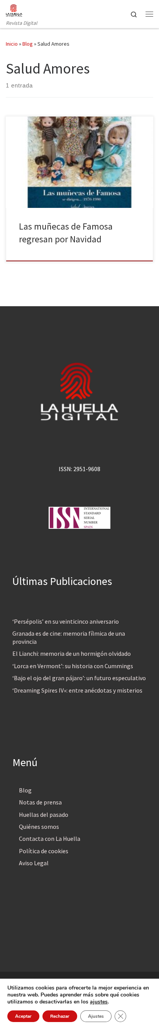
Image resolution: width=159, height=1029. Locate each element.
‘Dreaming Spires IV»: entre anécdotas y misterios (77, 690)
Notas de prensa (40, 802)
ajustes (99, 1001)
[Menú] (149, 14)
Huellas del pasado (43, 814)
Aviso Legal (34, 863)
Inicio (12, 43)
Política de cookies (43, 851)
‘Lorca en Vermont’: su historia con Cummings (72, 666)
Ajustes (96, 1016)
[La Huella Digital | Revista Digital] (14, 9)
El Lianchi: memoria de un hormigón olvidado (71, 653)
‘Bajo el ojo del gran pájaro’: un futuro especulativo (79, 678)
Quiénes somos (39, 826)
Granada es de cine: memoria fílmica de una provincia (68, 637)
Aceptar (23, 1016)
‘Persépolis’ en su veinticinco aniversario (65, 621)
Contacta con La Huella (49, 838)
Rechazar (59, 1016)
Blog (27, 43)
